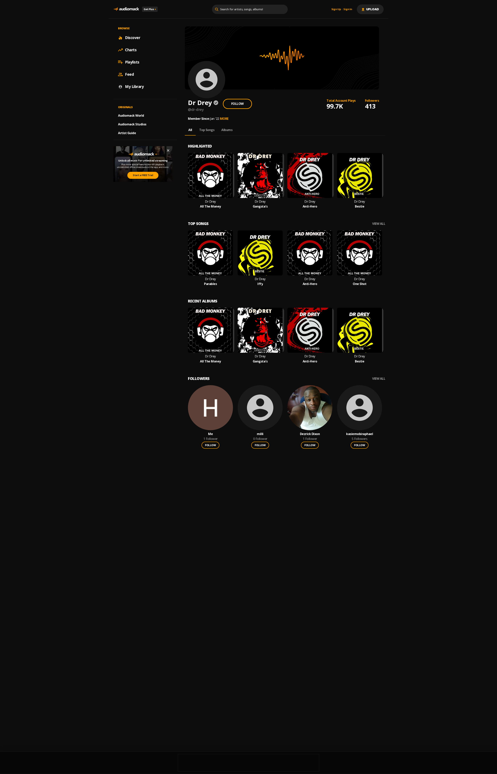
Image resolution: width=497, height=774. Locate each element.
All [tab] (190, 130)
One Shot (359, 284)
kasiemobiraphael (359, 434)
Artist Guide (127, 133)
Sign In (347, 9)
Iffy (260, 284)
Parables (210, 284)
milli (260, 434)
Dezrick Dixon (310, 434)
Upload (372, 9)
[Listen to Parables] (210, 252)
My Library (134, 86)
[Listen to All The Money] (210, 175)
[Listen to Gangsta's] (260, 175)
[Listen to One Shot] (359, 252)
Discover (132, 37)
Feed (129, 74)
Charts (130, 49)
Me (210, 434)
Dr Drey (210, 202)
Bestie (359, 206)
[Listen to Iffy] (260, 252)
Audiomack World (131, 115)
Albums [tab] (226, 130)
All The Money (210, 206)
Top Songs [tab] (207, 130)
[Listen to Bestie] (359, 175)
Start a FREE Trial (143, 175)
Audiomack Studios (132, 124)
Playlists (132, 62)
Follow (237, 104)
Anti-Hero (310, 206)
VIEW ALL (378, 224)
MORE (224, 118)
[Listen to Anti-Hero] (309, 175)
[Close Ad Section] (168, 150)
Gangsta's (260, 206)
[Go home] (126, 9)
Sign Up (336, 9)
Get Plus (150, 9)
